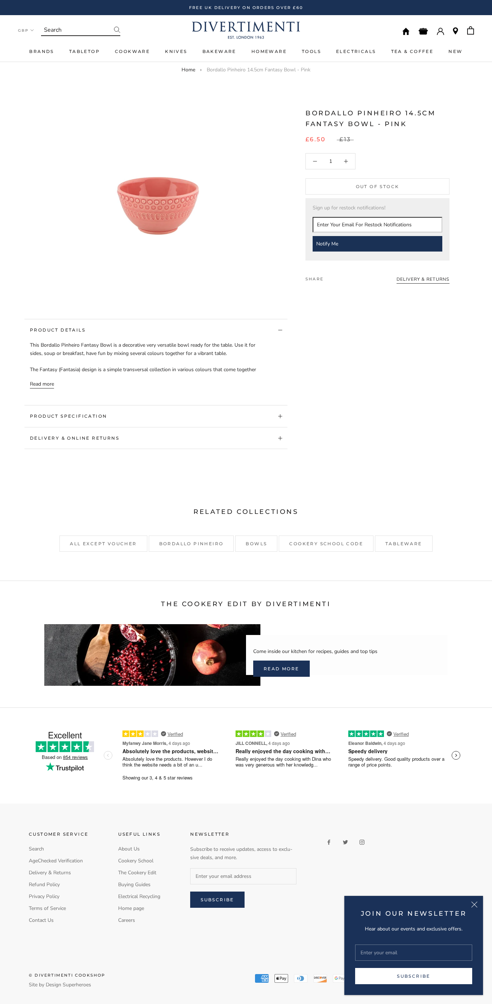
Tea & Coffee (412, 51)
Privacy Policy (44, 896)
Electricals (356, 51)
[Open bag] (470, 30)
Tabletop (84, 51)
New (455, 51)
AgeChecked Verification (56, 860)
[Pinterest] (349, 277)
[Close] (474, 904)
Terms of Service (47, 908)
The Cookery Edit (137, 872)
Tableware (403, 543)
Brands (41, 51)
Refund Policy (44, 884)
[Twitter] (339, 277)
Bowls (256, 543)
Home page (131, 908)
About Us (129, 848)
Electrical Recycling (139, 896)
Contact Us (41, 920)
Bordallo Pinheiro (191, 543)
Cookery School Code (326, 543)
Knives (176, 51)
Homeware (269, 51)
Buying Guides (134, 884)
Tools (311, 51)
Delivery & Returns (50, 872)
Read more (42, 384)
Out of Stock (377, 186)
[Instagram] (361, 842)
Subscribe (413, 976)
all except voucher (103, 543)
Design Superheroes (68, 984)
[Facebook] (330, 277)
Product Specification (68, 416)
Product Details (57, 330)
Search (36, 848)
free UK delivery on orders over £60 (246, 7)
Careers (126, 920)
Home (188, 69)
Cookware (132, 51)
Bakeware (219, 51)
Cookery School (135, 860)
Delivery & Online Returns (74, 438)
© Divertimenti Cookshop (67, 975)
